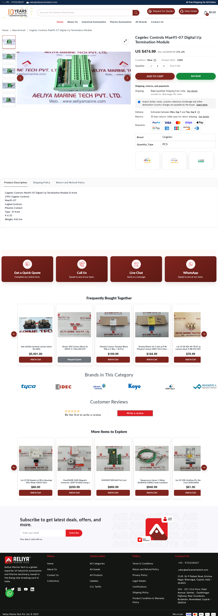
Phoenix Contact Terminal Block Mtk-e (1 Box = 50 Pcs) (114, 348)
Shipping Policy (141, 593)
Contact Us (53, 575)
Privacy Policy (140, 575)
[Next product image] (127, 78)
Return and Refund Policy (146, 569)
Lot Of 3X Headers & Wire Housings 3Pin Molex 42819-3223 (36, 481)
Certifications (140, 587)
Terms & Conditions (143, 564)
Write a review (135, 413)
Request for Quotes (163, 11)
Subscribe (74, 533)
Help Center (191, 11)
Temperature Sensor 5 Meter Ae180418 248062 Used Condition (153, 481)
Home (50, 564)
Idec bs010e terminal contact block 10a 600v (36, 348)
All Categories (97, 564)
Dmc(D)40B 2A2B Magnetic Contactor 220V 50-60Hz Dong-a (75, 481)
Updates (94, 581)
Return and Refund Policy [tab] (70, 182)
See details (192, 91)
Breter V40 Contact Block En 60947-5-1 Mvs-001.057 (75, 348)
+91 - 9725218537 (188, 563)
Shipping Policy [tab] (41, 182)
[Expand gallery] (125, 41)
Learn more (201, 105)
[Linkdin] (32, 589)
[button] (9, 42)
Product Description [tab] (15, 182)
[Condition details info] (154, 60)
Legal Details (139, 581)
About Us (52, 569)
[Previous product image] (20, 78)
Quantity (139, 66)
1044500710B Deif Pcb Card (113, 480)
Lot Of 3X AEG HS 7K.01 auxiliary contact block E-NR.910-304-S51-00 (191, 348)
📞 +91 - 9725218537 (13, 2)
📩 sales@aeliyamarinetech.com (41, 2)
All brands (95, 569)
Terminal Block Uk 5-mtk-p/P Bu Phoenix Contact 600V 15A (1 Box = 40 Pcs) (152, 348)
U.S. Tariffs (95, 587)
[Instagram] (19, 589)
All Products (96, 575)
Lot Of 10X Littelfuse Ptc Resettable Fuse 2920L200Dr (191, 481)
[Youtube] (26, 589)
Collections (53, 581)
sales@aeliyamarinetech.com (193, 570)
